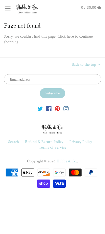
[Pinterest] (57, 109)
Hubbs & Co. (67, 161)
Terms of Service (52, 147)
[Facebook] (48, 109)
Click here (66, 36)
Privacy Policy (80, 141)
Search (13, 141)
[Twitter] (40, 109)
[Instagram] (66, 109)
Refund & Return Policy (44, 141)
